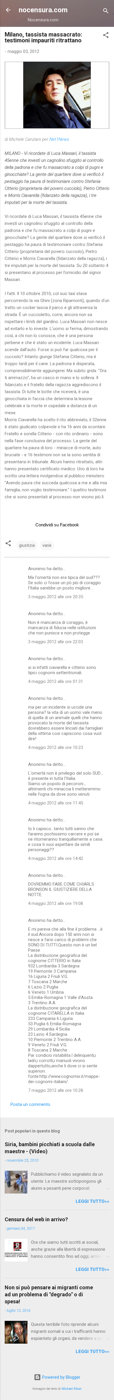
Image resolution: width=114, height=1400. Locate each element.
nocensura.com (43, 10)
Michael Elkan (72, 1389)
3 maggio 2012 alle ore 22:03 (55, 641)
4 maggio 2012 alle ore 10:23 (55, 747)
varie (46, 545)
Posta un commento (30, 1104)
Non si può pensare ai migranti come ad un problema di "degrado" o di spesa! (49, 1294)
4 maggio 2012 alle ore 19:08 (55, 903)
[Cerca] (105, 12)
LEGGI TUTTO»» (92, 1201)
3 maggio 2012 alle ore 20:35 (55, 596)
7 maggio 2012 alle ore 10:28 (55, 1090)
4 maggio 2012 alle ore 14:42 (55, 858)
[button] (105, 36)
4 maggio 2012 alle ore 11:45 (55, 803)
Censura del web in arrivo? (36, 1219)
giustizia (27, 545)
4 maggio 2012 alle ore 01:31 (55, 681)
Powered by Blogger (60, 1377)
